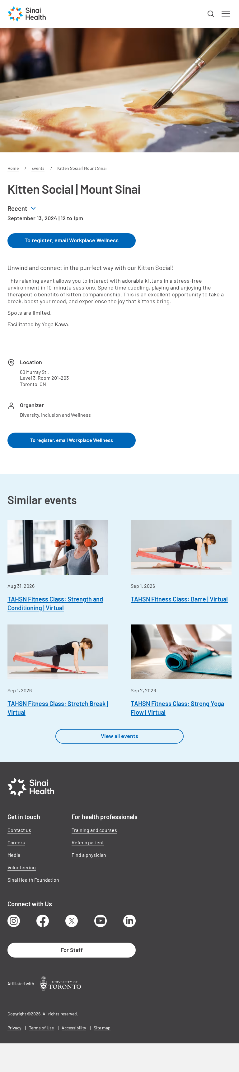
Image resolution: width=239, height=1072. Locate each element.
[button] (211, 14)
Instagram (13, 921)
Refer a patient (88, 842)
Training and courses (94, 830)
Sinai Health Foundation (33, 880)
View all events (119, 735)
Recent (17, 208)
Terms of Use (41, 1027)
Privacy (14, 1027)
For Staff (72, 949)
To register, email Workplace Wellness (72, 240)
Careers (16, 842)
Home (13, 168)
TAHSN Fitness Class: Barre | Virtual (179, 599)
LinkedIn (129, 921)
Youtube (100, 921)
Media (13, 855)
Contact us (19, 830)
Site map (102, 1027)
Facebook (42, 921)
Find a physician (89, 855)
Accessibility (74, 1027)
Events (38, 168)
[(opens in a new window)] (60, 983)
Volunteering (21, 867)
